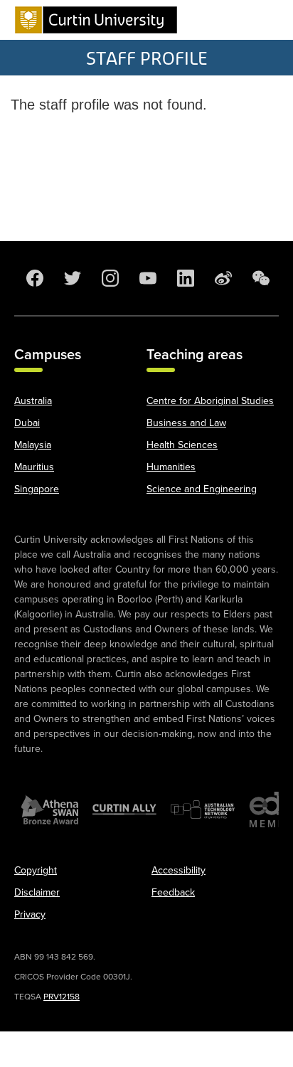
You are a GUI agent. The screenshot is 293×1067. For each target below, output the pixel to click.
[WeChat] (259, 278)
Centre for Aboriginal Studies (210, 401)
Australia (33, 401)
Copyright (35, 870)
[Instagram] (109, 278)
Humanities (171, 467)
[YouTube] (146, 278)
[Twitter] (71, 278)
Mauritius (34, 467)
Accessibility (178, 870)
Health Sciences (182, 445)
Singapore (36, 489)
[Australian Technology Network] (203, 809)
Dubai (27, 423)
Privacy (30, 914)
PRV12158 (61, 997)
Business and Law (186, 423)
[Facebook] (33, 278)
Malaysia (32, 445)
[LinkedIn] (184, 278)
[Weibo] (222, 278)
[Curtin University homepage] (96, 20)
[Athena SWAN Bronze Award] (49, 809)
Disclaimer (37, 892)
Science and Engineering (201, 489)
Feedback (173, 892)
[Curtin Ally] (124, 809)
